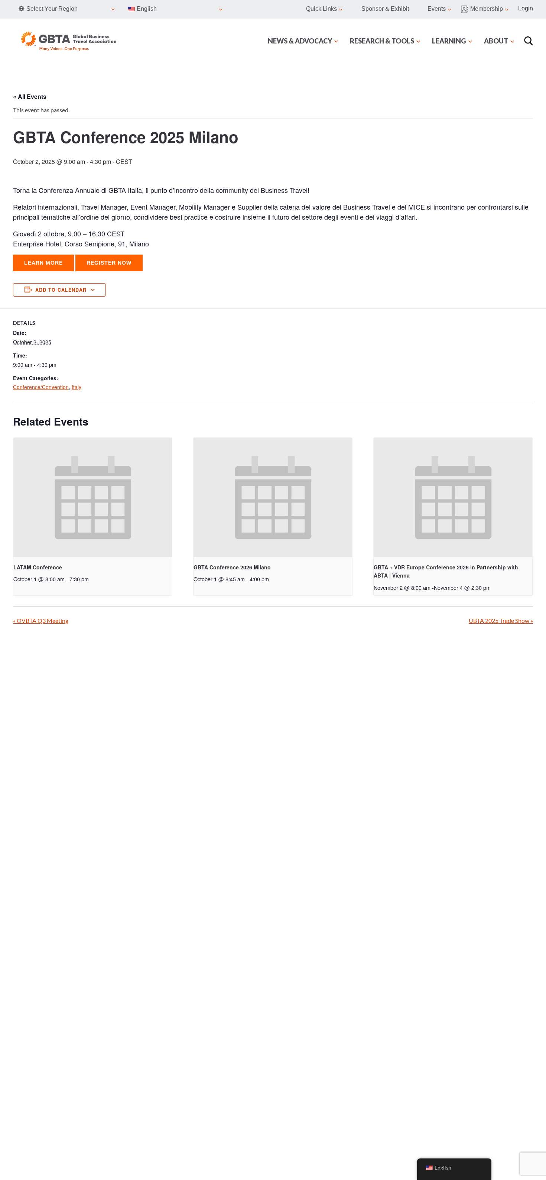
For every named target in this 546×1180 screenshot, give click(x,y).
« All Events (29, 96)
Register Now (109, 263)
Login (525, 8)
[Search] (528, 40)
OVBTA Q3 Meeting (40, 620)
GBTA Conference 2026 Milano (232, 567)
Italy (76, 387)
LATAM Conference (37, 567)
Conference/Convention (41, 387)
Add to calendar (61, 290)
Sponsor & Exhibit (385, 9)
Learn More (43, 263)
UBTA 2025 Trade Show (501, 620)
